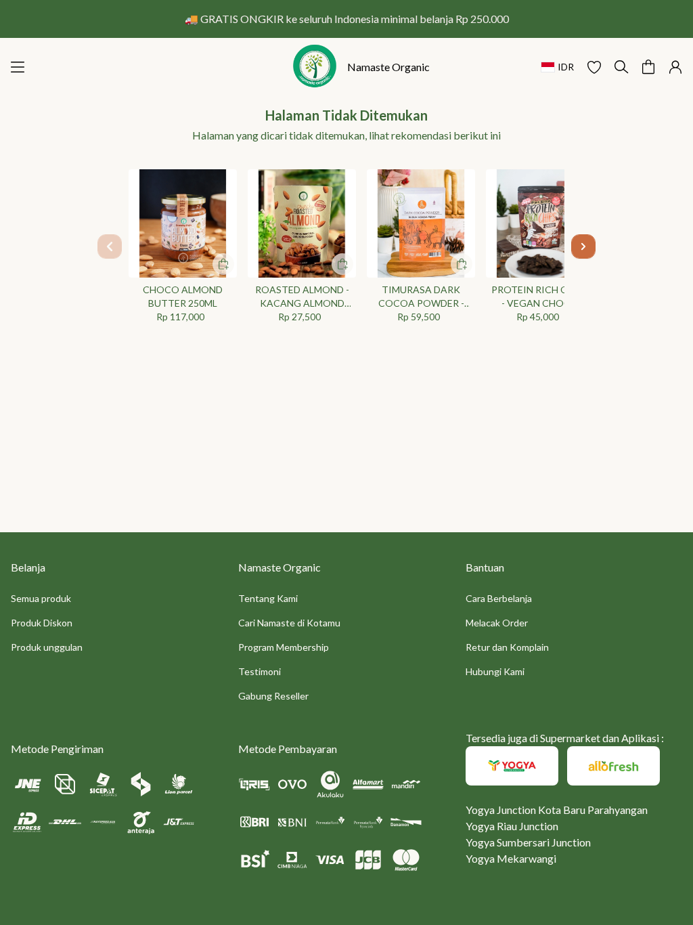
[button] (594, 67)
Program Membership (283, 647)
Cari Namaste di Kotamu (289, 622)
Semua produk (41, 598)
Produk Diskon (41, 622)
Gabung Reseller (273, 696)
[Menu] (17, 67)
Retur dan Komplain (507, 647)
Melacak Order (497, 622)
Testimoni (259, 671)
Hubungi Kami (495, 671)
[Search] (621, 67)
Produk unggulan (47, 647)
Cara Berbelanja (499, 598)
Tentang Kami (268, 598)
